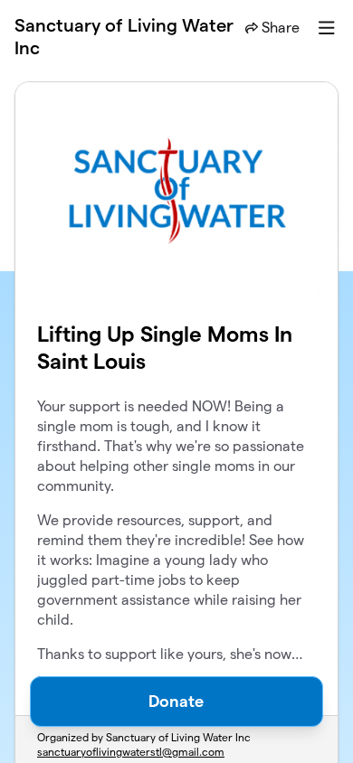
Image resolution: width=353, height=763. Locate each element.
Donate (176, 701)
